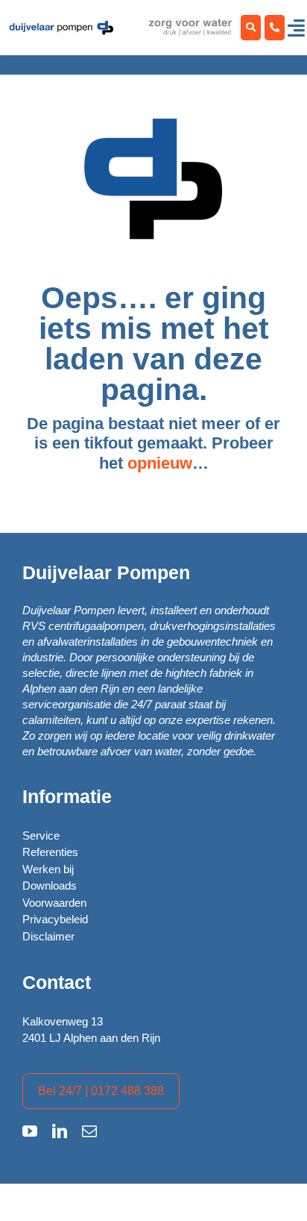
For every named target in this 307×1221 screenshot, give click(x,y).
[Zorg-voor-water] (61, 25)
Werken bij (48, 869)
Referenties (50, 852)
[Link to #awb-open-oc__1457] (296, 27)
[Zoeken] (251, 27)
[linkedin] (59, 1131)
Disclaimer (48, 936)
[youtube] (29, 1131)
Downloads (49, 885)
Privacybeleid (55, 919)
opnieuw (159, 463)
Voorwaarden (54, 902)
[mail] (89, 1131)
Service (41, 835)
